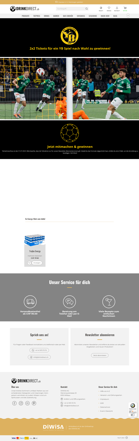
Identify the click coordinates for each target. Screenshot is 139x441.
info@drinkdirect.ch (40, 357)
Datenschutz (105, 407)
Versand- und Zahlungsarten (111, 395)
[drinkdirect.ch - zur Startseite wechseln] (22, 8)
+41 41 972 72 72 (41, 350)
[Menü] (136, 403)
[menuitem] (72, 9)
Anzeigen (37, 263)
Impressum (104, 399)
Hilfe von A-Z (105, 391)
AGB (102, 403)
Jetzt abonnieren (99, 355)
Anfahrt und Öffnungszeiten (74, 399)
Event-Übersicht (106, 411)
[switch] (133, 415)
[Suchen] (87, 9)
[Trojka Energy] (34, 236)
